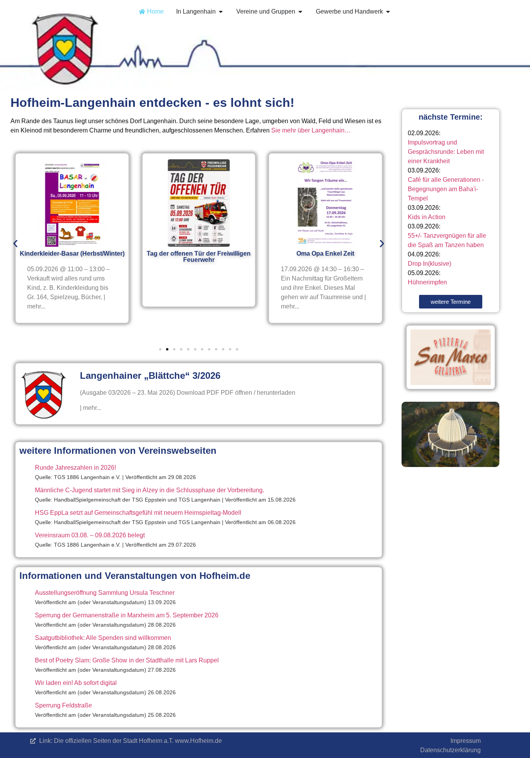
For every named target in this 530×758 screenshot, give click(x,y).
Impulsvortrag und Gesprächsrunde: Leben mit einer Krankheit (446, 151)
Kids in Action (426, 217)
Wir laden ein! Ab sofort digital (76, 683)
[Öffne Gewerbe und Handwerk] (388, 11)
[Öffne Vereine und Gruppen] (300, 11)
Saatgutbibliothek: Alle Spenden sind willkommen (103, 637)
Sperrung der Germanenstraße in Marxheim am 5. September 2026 (126, 615)
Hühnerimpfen (427, 282)
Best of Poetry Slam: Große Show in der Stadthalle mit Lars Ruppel (127, 660)
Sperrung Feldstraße (63, 705)
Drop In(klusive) (429, 263)
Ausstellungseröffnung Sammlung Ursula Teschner (105, 592)
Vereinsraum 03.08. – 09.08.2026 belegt (90, 535)
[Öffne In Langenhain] (221, 11)
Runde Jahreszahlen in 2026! (75, 467)
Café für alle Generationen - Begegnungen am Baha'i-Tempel (446, 189)
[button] (15, 244)
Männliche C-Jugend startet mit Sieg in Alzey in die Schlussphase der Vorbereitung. (149, 490)
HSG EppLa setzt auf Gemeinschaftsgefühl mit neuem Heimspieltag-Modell (138, 512)
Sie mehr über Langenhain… (311, 130)
